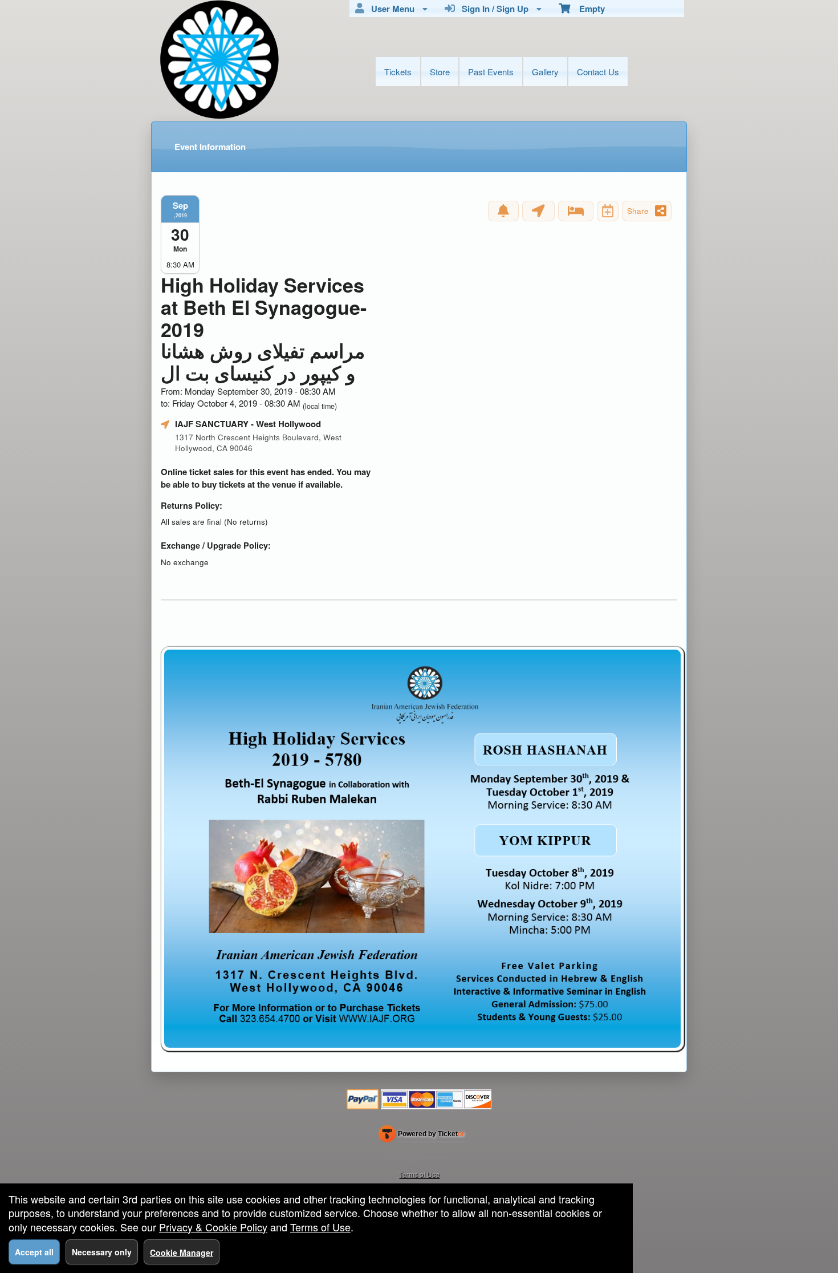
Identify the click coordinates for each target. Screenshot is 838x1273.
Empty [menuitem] (587, 8)
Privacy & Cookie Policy (213, 1226)
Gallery (545, 72)
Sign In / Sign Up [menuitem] (493, 8)
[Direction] (538, 211)
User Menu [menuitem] (390, 8)
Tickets (398, 72)
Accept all (34, 1252)
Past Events (491, 72)
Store (440, 72)
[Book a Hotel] (576, 211)
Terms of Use (419, 1174)
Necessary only (102, 1252)
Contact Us (598, 72)
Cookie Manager (181, 1252)
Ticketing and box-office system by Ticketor (421, 1136)
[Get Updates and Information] (503, 211)
